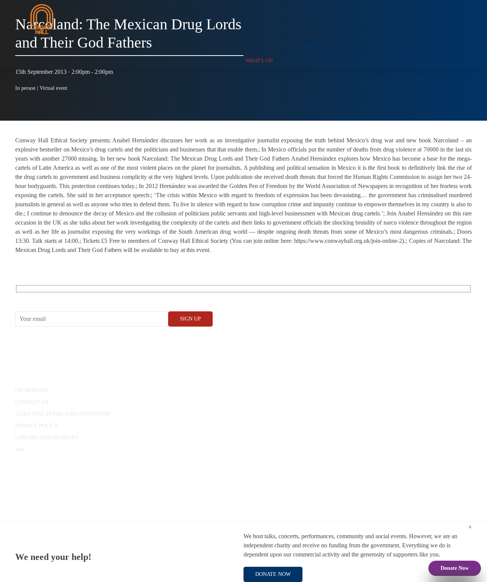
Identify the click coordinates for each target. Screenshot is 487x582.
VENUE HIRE (365, 61)
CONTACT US (31, 402)
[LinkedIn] (291, 45)
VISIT (448, 61)
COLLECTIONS (410, 61)
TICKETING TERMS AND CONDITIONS (62, 414)
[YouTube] (260, 45)
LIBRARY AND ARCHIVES (46, 437)
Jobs (19, 449)
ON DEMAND (31, 390)
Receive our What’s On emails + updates (74, 297)
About (293, 61)
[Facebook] (245, 45)
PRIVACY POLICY (36, 426)
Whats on (259, 61)
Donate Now (455, 568)
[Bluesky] (309, 45)
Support (325, 61)
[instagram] (276, 45)
